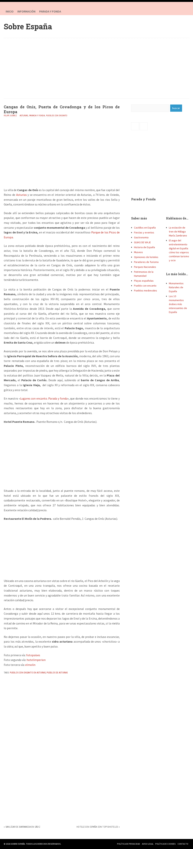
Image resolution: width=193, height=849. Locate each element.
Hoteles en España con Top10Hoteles (97, 827)
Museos (138, 252)
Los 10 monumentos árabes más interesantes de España (178, 304)
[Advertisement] (96, 68)
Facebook (178, 11)
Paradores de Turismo (146, 262)
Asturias (24, 115)
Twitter (185, 11)
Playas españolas (144, 280)
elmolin (30, 665)
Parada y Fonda (143, 199)
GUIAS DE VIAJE (142, 242)
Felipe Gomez (10, 115)
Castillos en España (145, 227)
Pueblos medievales (145, 290)
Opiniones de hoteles (146, 257)
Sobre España (28, 26)
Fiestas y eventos (144, 232)
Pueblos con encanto (56, 115)
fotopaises (33, 655)
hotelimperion (36, 660)
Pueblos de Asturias (57, 672)
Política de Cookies (165, 844)
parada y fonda (37, 115)
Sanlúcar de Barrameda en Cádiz (22, 827)
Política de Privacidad (128, 844)
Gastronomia (141, 237)
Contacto (183, 844)
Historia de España (144, 247)
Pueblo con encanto (145, 285)
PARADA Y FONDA (50, 11)
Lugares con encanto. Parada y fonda (43, 398)
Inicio (10, 11)
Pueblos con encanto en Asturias (28, 672)
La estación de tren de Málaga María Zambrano (178, 231)
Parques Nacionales (145, 267)
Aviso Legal (147, 844)
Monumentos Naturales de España (176, 287)
